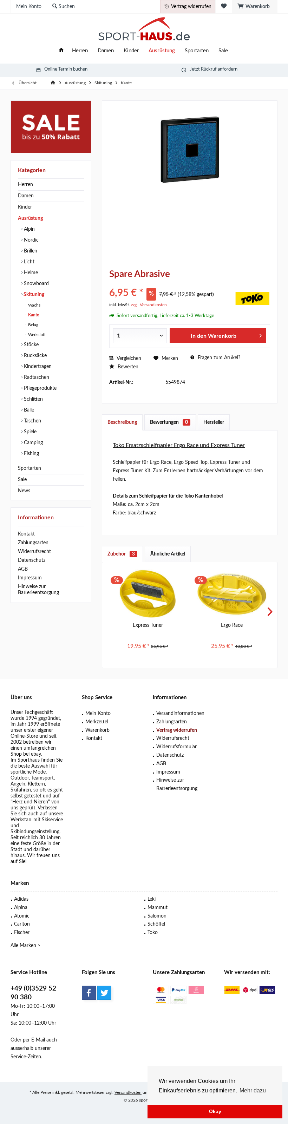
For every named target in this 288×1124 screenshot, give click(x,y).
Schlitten (32, 399)
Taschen (31, 421)
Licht (28, 261)
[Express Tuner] (147, 593)
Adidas (21, 899)
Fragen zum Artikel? (218, 357)
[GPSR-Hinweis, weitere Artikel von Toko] (252, 298)
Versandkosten (128, 1092)
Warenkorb (97, 730)
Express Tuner (148, 625)
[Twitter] (104, 993)
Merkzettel (96, 721)
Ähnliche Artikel (167, 554)
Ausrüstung (30, 218)
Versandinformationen (180, 713)
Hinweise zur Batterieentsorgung (38, 589)
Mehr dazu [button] (253, 1090)
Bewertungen (169, 422)
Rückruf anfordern (219, 69)
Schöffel (156, 924)
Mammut (158, 907)
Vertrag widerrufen (176, 730)
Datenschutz (31, 560)
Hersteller (213, 422)
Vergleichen (128, 358)
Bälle (28, 410)
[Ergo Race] (231, 593)
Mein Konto (98, 713)
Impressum (30, 578)
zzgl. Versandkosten (149, 305)
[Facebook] (89, 993)
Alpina (20, 907)
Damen (26, 195)
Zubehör (121, 554)
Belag (32, 325)
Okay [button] (215, 1111)
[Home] (61, 51)
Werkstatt (36, 335)
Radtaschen (35, 377)
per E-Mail (34, 1040)
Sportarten (29, 468)
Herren (25, 184)
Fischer (22, 932)
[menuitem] (254, 6)
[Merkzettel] (224, 6)
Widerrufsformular (176, 746)
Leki (152, 899)
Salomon (157, 916)
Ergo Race (232, 625)
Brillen (29, 251)
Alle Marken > (25, 945)
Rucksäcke (34, 355)
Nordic (30, 240)
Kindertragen (37, 366)
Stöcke (30, 344)
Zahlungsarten (33, 542)
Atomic (22, 916)
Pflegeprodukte (39, 388)
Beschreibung (122, 422)
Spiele (29, 431)
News (24, 490)
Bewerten (127, 366)
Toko (153, 932)
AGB (23, 569)
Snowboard (35, 283)
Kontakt (26, 534)
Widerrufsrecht (34, 551)
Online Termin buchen (65, 69)
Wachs (33, 305)
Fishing (30, 453)
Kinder (25, 207)
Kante (33, 315)
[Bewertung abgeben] (171, 283)
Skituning (33, 294)
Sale (22, 479)
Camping (32, 442)
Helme (30, 272)
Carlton (22, 924)
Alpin (28, 229)
